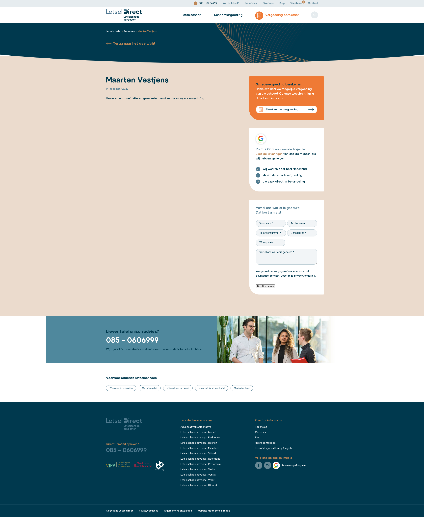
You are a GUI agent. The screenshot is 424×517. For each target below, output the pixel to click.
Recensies (251, 3)
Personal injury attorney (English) (273, 448)
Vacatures (296, 3)
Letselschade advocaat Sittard (198, 453)
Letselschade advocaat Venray (198, 474)
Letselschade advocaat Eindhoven (200, 437)
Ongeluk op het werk (178, 388)
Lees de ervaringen (269, 153)
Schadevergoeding (228, 15)
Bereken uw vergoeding (282, 109)
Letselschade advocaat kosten (198, 432)
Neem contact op (265, 443)
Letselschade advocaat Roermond (200, 458)
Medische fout (242, 388)
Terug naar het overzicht (134, 43)
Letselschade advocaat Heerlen (199, 443)
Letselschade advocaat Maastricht (200, 448)
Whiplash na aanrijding (121, 388)
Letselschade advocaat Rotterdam (201, 464)
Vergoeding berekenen (281, 15)
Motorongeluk (149, 388)
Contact (313, 3)
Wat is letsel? (231, 3)
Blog (282, 3)
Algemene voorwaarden (178, 511)
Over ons (268, 3)
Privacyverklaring (148, 511)
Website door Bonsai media (214, 511)
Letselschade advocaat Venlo (198, 469)
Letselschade (191, 15)
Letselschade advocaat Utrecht (199, 485)
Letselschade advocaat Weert (198, 480)
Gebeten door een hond (212, 388)
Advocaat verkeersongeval (196, 427)
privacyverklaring (304, 275)
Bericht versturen (265, 286)
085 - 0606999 (132, 340)
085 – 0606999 (208, 3)
